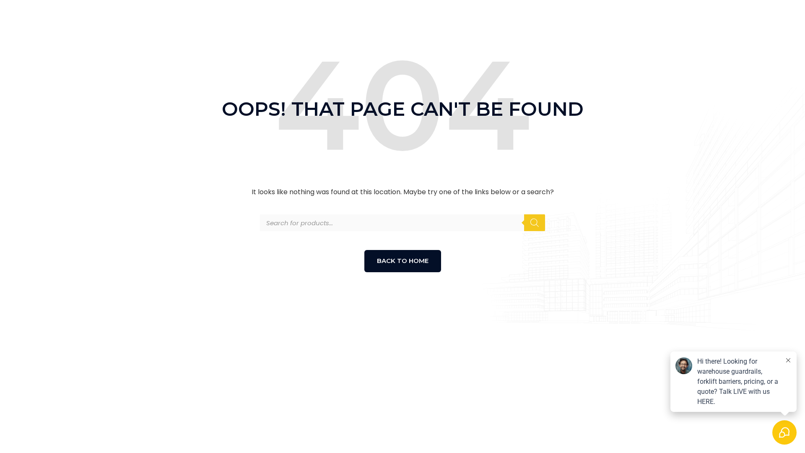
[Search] (534, 222)
